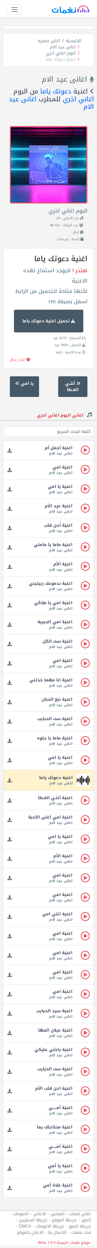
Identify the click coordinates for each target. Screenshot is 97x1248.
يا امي (26, 383)
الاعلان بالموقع (30, 1232)
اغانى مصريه (49, 41)
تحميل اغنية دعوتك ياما (46, 321)
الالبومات (21, 1214)
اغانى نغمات (80, 1214)
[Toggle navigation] (14, 9)
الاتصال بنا (57, 1232)
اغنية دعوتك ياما (61, 59)
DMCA (25, 1226)
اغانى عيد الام (63, 47)
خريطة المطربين (33, 1220)
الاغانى (39, 1214)
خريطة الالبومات (50, 1226)
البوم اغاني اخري (61, 53)
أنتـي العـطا (72, 386)
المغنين (58, 1214)
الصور (86, 1220)
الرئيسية (73, 41)
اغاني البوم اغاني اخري (61, 415)
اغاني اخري (78, 99)
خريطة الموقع (64, 1220)
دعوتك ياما (55, 91)
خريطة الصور (80, 1226)
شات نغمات (81, 1232)
